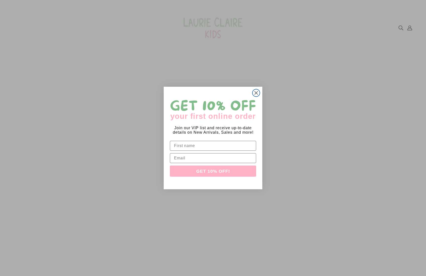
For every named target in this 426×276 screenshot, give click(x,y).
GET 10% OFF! (213, 171)
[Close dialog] (256, 93)
